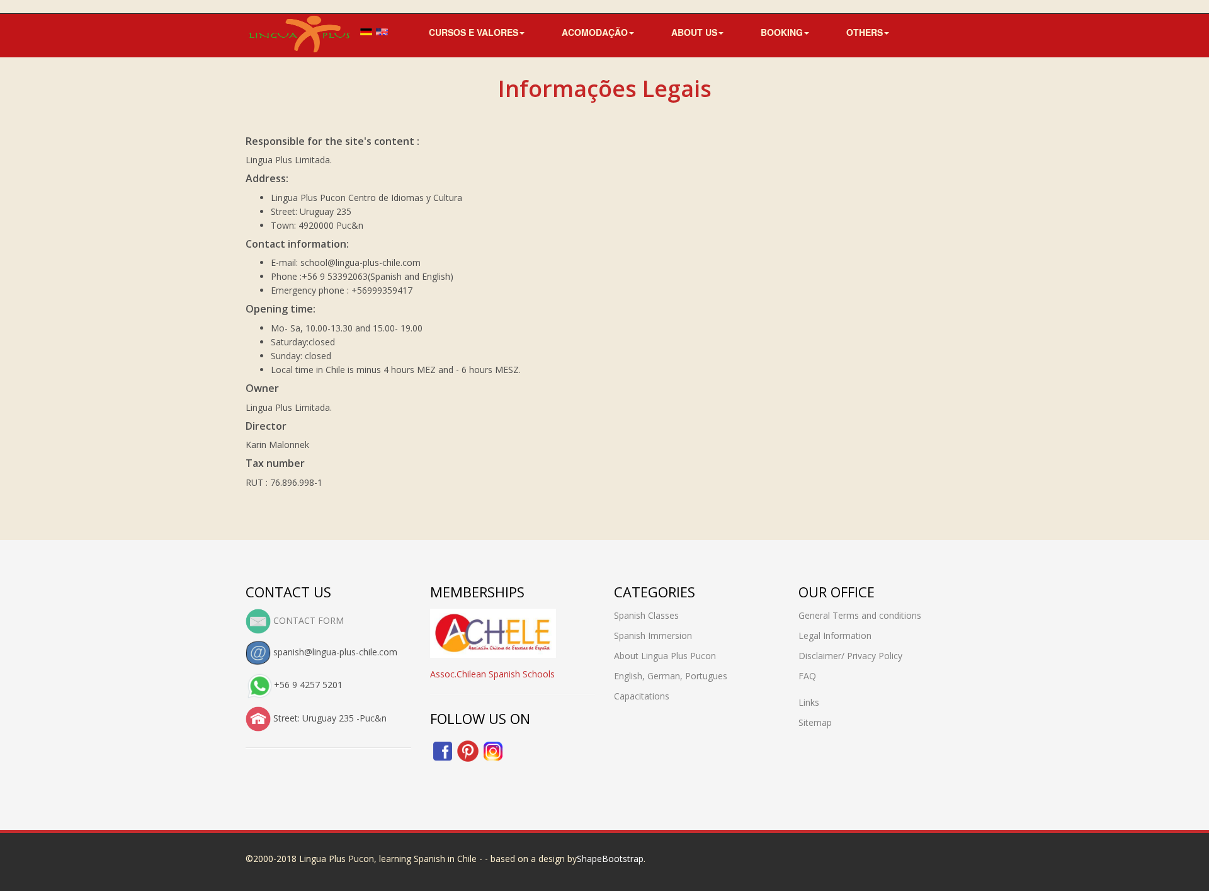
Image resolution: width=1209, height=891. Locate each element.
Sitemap (815, 722)
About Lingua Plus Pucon (665, 656)
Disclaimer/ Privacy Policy (850, 656)
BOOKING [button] (782, 28)
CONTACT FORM (307, 620)
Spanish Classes (646, 615)
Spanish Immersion (653, 635)
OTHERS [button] (864, 28)
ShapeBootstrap (610, 859)
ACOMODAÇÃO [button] (595, 28)
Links (808, 702)
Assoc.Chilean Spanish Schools (492, 674)
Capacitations (641, 696)
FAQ (807, 676)
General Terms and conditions (859, 615)
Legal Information (834, 635)
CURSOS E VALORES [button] (473, 28)
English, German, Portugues (670, 676)
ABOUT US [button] (694, 28)
